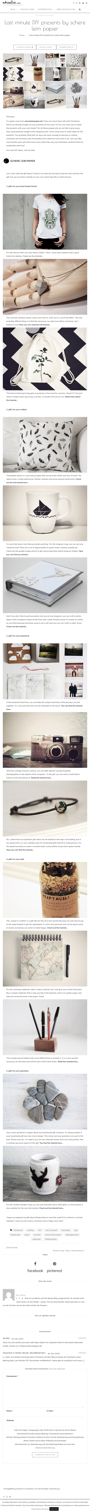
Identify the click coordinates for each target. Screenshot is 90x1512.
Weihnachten (51, 1239)
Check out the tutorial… (32, 256)
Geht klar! (54, 1509)
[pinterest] (79, 3)
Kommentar (12, 1376)
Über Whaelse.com (66, 9)
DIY (39, 1230)
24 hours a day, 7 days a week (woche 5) (69, 1251)
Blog (13, 9)
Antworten (82, 1338)
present (37, 1235)
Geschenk (66, 1230)
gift (75, 1230)
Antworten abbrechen (57, 1369)
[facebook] (73, 3)
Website (10, 1420)
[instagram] (76, 3)
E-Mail (50, 1411)
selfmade (36, 1239)
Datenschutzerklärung (39, 1509)
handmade (15, 1235)
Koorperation (45, 9)
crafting (30, 1230)
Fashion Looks (27, 9)
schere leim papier (53, 1235)
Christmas (18, 1230)
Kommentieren (66, 47)
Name (9, 1411)
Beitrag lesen (46, 47)
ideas (27, 1235)
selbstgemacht (72, 1235)
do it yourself (51, 1230)
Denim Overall (11, 1248)
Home (21, 35)
